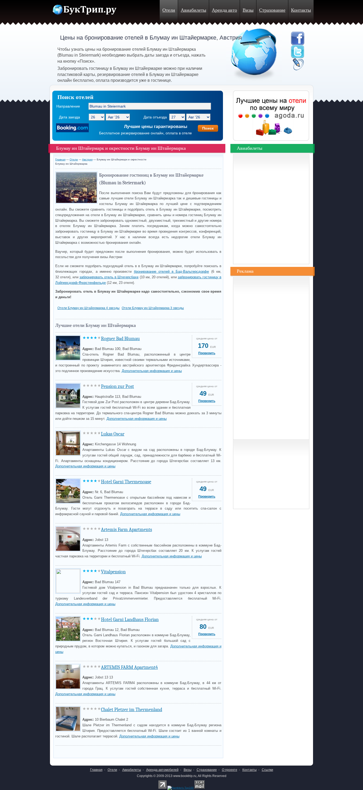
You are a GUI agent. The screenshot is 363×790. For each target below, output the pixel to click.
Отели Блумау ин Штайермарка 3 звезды (153, 308)
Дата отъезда (155, 117)
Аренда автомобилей (162, 770)
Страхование (272, 10)
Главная (60, 159)
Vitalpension (113, 572)
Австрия (87, 159)
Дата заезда (69, 117)
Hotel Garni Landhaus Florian (130, 619)
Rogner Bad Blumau (120, 338)
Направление (68, 106)
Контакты (301, 10)
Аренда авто (224, 10)
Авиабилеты (193, 10)
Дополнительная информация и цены (152, 371)
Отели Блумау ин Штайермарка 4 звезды (88, 308)
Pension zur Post (117, 386)
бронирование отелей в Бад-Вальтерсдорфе (171, 272)
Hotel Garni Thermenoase (126, 482)
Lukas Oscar (112, 434)
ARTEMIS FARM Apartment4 (129, 667)
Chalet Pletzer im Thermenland (131, 709)
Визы (248, 10)
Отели (168, 10)
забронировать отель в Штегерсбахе (108, 277)
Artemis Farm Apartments (126, 529)
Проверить (206, 353)
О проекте (229, 770)
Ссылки (267, 770)
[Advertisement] (117, 750)
